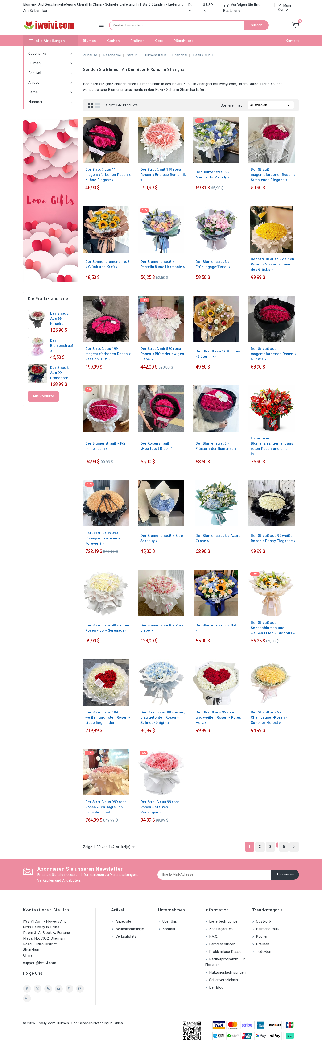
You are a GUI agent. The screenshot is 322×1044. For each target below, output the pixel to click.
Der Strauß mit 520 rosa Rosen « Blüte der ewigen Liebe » (162, 354)
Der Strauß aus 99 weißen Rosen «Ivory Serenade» (107, 628)
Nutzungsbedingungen (227, 972)
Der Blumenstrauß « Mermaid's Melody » (212, 175)
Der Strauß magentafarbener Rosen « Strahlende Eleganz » (273, 174)
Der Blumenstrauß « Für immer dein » (105, 446)
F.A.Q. (213, 936)
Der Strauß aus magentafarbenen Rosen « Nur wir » (273, 354)
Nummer (50, 101)
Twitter (37, 989)
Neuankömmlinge (129, 929)
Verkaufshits (125, 936)
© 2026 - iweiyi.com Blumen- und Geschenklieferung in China (73, 1023)
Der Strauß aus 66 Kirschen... (59, 318)
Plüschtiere (183, 40)
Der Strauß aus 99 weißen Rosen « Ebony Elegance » (273, 538)
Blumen (89, 40)
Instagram (80, 989)
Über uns (169, 921)
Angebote (122, 921)
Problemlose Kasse (224, 951)
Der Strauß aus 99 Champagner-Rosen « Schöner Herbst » (269, 717)
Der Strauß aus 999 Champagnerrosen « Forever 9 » (102, 538)
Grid (90, 105)
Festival (50, 72)
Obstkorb (263, 921)
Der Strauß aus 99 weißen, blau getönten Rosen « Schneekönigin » (162, 717)
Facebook (27, 989)
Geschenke (50, 53)
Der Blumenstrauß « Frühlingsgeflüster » (213, 264)
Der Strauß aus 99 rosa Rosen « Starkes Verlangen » (160, 807)
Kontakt (292, 40)
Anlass (50, 82)
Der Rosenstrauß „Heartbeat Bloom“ (156, 446)
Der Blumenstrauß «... (62, 345)
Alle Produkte (43, 396)
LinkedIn (27, 998)
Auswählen (270, 105)
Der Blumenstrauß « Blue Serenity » (161, 538)
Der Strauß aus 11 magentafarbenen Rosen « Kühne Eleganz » (108, 174)
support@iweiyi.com (39, 962)
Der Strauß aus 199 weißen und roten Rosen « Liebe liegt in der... (107, 717)
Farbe (50, 92)
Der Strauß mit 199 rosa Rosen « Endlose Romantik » (163, 174)
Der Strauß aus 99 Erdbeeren (59, 373)
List (97, 105)
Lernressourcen (221, 944)
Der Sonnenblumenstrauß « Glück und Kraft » (107, 264)
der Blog (215, 987)
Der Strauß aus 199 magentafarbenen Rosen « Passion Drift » (108, 354)
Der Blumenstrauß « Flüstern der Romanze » (216, 446)
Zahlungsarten (220, 929)
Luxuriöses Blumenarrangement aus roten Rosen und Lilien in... (272, 446)
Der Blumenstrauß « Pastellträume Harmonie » (162, 264)
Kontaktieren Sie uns (46, 910)
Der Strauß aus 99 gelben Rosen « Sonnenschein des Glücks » (272, 264)
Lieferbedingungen (223, 921)
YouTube (59, 989)
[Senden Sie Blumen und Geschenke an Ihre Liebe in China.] (50, 200)
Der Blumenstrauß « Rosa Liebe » (162, 628)
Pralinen (137, 40)
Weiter (294, 847)
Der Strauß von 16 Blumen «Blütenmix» (218, 354)
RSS (48, 989)
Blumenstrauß (267, 929)
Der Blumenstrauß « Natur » (218, 628)
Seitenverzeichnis (223, 979)
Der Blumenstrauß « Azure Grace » (218, 538)
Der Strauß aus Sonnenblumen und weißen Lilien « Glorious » (273, 628)
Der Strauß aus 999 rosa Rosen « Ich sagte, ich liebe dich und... (105, 807)
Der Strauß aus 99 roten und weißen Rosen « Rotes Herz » (218, 717)
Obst (159, 40)
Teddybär (263, 951)
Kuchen (113, 40)
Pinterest (69, 989)
